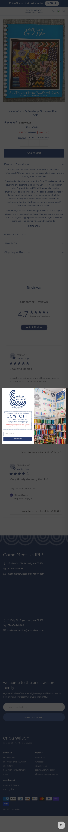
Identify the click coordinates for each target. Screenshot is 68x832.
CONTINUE (18, 439)
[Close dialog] (64, 390)
